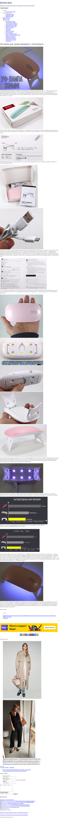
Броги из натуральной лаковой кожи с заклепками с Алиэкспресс (17, 769)
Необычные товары (10, 15)
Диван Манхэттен (15, 807)
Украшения (8, 30)
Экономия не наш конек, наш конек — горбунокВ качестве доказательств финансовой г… (22, 758)
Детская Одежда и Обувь (11, 22)
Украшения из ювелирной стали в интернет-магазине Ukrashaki (14, 815)
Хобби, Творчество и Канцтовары (13, 35)
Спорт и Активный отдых (11, 33)
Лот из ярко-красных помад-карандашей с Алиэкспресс (15, 771)
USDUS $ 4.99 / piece (7, 617)
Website (4, 781)
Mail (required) (6, 778)
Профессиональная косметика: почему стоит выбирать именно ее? (14, 812)
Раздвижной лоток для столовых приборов (20, 804)
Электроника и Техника (11, 38)
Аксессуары (8, 28)
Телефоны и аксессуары (11, 39)
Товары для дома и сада (11, 36)
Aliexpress (12, 767)
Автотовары (8, 41)
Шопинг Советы (6, 17)
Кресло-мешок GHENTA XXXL (27, 802)
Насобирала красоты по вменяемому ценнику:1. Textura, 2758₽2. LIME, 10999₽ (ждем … (21, 764)
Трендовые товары (10, 14)
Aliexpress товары (9, 16)
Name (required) (6, 776)
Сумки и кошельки (10, 27)
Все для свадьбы (9, 32)
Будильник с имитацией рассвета (7, 799)
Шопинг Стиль (6, 19)
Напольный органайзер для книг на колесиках (25, 801)
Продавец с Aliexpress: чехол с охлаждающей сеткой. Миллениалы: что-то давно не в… (21, 761)
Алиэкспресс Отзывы (10, 21)
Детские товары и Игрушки (12, 24)
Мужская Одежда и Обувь (11, 25)
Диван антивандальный (24, 806)
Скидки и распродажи (10, 11)
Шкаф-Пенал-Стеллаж (18, 803)
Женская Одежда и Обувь (11, 26)
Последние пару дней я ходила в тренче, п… (12, 699)
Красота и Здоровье (10, 31)
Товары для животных (10, 37)
